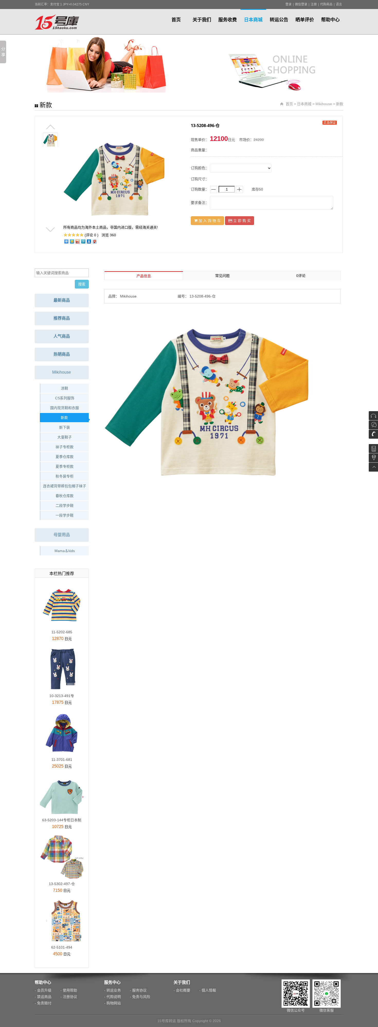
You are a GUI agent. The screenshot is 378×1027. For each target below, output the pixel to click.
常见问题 (222, 276)
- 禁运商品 (43, 997)
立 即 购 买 (241, 221)
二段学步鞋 (65, 505)
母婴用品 (61, 535)
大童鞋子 (64, 437)
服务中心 (112, 982)
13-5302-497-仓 (62, 884)
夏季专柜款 (65, 466)
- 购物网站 (112, 1003)
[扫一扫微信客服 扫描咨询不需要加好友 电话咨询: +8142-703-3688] (373, 429)
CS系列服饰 (64, 398)
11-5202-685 (61, 632)
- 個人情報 (207, 990)
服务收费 (227, 19)
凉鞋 (64, 388)
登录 (288, 4)
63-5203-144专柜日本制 (61, 820)
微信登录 (301, 4)
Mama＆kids (65, 551)
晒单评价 (304, 19)
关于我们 (202, 19)
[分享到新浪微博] (77, 241)
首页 (176, 19)
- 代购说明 (112, 997)
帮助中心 (330, 19)
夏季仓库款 (65, 457)
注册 (314, 4)
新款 (339, 104)
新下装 (64, 427)
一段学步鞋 (65, 515)
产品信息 (144, 276)
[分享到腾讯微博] (83, 241)
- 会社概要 (182, 990)
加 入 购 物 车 (209, 221)
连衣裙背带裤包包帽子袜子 (64, 486)
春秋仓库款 (65, 496)
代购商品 (326, 4)
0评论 (300, 276)
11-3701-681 (61, 760)
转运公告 (279, 19)
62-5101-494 (61, 947)
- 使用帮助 (68, 990)
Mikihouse (324, 104)
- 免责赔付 (43, 1003)
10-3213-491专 (61, 696)
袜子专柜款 (65, 447)
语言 (339, 4)
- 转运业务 (112, 990)
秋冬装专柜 (65, 476)
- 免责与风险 (140, 997)
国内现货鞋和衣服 (64, 408)
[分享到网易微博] (94, 241)
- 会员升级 (43, 990)
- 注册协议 (68, 997)
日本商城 (253, 19)
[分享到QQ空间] (72, 241)
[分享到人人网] (89, 241)
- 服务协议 (138, 990)
